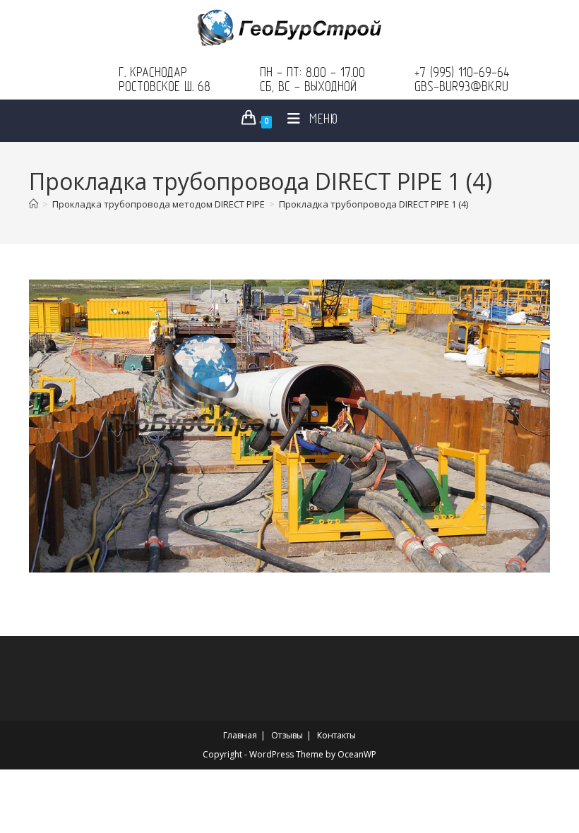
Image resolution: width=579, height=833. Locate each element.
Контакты (336, 735)
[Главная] (33, 204)
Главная (240, 735)
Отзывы (287, 735)
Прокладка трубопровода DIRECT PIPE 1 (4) (373, 204)
